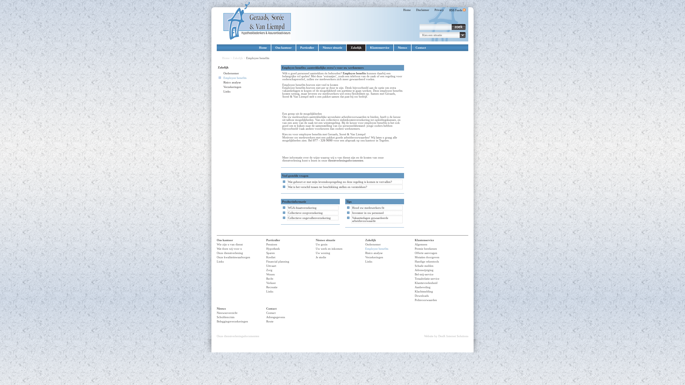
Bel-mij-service (424, 274)
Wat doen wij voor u (229, 248)
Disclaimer (422, 10)
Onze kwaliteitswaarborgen (233, 257)
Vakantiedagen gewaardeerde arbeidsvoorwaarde (370, 219)
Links (226, 91)
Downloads (422, 295)
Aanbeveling (423, 287)
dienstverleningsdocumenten (345, 160)
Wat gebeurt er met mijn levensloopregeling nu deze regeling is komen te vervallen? (340, 181)
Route (269, 321)
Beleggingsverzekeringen (232, 321)
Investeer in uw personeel (368, 212)
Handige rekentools (427, 261)
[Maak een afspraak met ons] (300, 149)
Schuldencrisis (225, 317)
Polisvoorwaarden (426, 300)
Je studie (321, 257)
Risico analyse (232, 82)
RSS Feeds (456, 10)
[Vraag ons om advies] (300, 105)
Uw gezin (322, 244)
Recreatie (271, 287)
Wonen (270, 274)
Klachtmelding (424, 291)
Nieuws (402, 47)
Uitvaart (271, 265)
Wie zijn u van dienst (230, 244)
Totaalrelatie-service (427, 278)
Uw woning (323, 253)
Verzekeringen (232, 87)
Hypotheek (273, 248)
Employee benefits (234, 77)
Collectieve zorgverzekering (305, 212)
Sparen (270, 253)
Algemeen (421, 244)
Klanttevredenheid (426, 283)
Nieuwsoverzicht (227, 312)
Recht (269, 278)
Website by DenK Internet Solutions (446, 336)
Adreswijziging (424, 270)
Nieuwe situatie (332, 47)
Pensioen (271, 244)
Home (407, 10)
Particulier (307, 47)
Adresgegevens (275, 317)
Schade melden (424, 265)
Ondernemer (231, 73)
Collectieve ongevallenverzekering (309, 218)
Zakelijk (356, 47)
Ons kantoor (283, 47)
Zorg (269, 270)
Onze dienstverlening (230, 253)
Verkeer (271, 283)
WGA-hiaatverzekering (302, 207)
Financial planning (277, 261)
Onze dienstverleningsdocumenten (238, 336)
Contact (421, 47)
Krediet (270, 257)
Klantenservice (379, 47)
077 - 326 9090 (323, 140)
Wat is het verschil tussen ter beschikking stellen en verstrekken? (327, 187)
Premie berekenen (426, 248)
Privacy (439, 10)
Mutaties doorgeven (427, 257)
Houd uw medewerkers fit (368, 207)
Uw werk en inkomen (329, 248)
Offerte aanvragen (426, 253)
